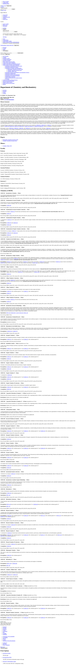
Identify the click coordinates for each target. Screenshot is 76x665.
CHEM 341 (9, 358)
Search (4, 29)
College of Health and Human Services (10, 80)
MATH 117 (25, 261)
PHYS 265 (60, 534)
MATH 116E (35, 262)
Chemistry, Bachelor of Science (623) (15, 70)
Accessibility (5, 637)
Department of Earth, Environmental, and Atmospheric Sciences (17, 72)
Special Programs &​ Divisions (8, 81)
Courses (4, 48)
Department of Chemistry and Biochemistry (13, 68)
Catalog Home (5, 2)
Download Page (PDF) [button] (7, 657)
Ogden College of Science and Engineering (11, 42)
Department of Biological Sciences (11, 67)
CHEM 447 (16, 128)
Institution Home (6, 3)
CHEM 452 (13, 544)
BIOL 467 (8, 565)
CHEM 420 (9, 439)
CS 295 (17, 312)
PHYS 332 (2, 536)
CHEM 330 (43, 448)
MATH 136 (2, 262)
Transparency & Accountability (9, 636)
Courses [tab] (4, 93)
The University (5, 56)
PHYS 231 (43, 515)
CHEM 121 (31, 126)
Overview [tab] (5, 90)
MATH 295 (13, 312)
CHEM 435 (13, 473)
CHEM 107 (16, 126)
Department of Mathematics (10, 73)
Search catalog (3, 52)
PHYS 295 (8, 312)
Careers (4, 639)
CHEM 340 (9, 368)
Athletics (4, 18)
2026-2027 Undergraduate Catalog (9, 661)
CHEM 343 (9, 379)
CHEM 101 (38, 125)
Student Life (5, 19)
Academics (5, 16)
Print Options (5, 50)
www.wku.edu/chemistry (9, 99)
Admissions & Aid (6, 17)
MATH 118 (42, 261)
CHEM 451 (26, 431)
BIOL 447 (8, 506)
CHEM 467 (27, 128)
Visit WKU (5, 26)
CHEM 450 (9, 431)
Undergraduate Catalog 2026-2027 (7, 45)
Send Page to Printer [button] (7, 653)
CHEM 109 (43, 125)
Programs (4, 47)
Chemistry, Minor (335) (12, 71)
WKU (4, 38)
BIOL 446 (8, 495)
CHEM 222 (36, 126)
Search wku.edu (3, 7)
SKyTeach (7, 78)
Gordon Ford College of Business (9, 62)
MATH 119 (58, 261)
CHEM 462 (21, 128)
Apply (4, 49)
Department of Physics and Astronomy (12, 74)
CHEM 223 (41, 126)
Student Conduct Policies (7, 82)
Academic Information (7, 59)
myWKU (2, 6)
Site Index (5, 36)
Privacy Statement (6, 644)
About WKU (5, 14)
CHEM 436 (9, 467)
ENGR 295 (21, 312)
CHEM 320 (43, 431)
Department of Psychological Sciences (12, 75)
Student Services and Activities (8, 83)
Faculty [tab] (4, 92)
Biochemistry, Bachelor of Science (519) (15, 69)
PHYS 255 (59, 515)
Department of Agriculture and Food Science (13, 66)
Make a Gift (5, 25)
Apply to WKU (6, 23)
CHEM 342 (9, 389)
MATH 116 (9, 261)
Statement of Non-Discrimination (9, 640)
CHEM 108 (21, 126)
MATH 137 (43, 534)
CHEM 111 (49, 125)
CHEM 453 (9, 538)
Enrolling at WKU (6, 58)
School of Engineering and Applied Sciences (13, 77)
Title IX (4, 638)
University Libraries (6, 60)
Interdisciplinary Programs (10, 76)
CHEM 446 (11, 128)
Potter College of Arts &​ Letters (9, 61)
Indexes (4, 84)
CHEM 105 (7, 126)
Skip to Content (6, 1)
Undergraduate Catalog (7, 41)
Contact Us (5, 642)
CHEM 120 (27, 126)
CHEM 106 (11, 126)
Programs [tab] (4, 91)
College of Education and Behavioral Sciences (11, 63)
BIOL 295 (26, 312)
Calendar (4, 57)
